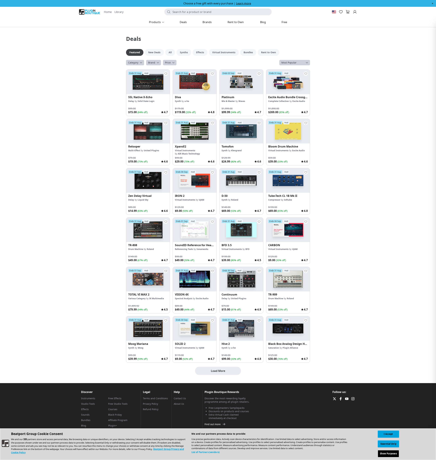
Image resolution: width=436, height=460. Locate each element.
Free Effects (114, 398)
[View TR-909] (288, 279)
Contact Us (180, 398)
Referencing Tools (184, 249)
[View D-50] (241, 180)
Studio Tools (88, 403)
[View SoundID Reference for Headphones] (194, 230)
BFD (247, 249)
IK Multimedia (156, 298)
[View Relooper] (148, 131)
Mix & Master (228, 101)
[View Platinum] (241, 82)
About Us (179, 403)
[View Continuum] (241, 279)
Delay (131, 101)
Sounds (85, 414)
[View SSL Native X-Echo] (148, 82)
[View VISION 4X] (194, 279)
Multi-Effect (134, 150)
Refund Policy (150, 409)
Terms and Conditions (155, 398)
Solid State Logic (146, 101)
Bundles (85, 420)
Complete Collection (278, 101)
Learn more (243, 3)
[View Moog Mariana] (148, 328)
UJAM (201, 199)
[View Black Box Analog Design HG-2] (288, 328)
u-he (186, 101)
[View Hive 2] (241, 328)
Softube (288, 199)
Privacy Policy (150, 403)
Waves (241, 101)
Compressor (274, 199)
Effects (85, 409)
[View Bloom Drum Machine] (288, 131)
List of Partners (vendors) (205, 452)
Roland (234, 199)
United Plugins (151, 150)
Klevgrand (236, 150)
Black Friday (115, 414)
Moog (140, 347)
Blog (83, 425)
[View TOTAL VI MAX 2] (148, 279)
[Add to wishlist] (165, 73)
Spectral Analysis (183, 298)
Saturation (273, 347)
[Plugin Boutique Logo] (89, 12)
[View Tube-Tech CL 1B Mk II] (288, 180)
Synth (178, 101)
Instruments (88, 398)
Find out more (213, 424)
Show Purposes (388, 453)
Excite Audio (298, 101)
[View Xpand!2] (194, 131)
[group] (148, 92)
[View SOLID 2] (194, 328)
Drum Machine (135, 249)
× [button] (432, 3)
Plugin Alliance (290, 347)
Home (108, 12)
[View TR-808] (148, 230)
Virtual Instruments (185, 150)
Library (118, 12)
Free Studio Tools (118, 403)
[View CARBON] (288, 230)
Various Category (137, 298)
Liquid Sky (143, 199)
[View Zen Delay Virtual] (148, 180)
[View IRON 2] (194, 180)
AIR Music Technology (189, 153)
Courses (112, 409)
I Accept (388, 434)
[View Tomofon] (241, 131)
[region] (218, 444)
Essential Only (388, 443)
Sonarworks (202, 249)
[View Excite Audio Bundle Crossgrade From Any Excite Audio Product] (288, 82)
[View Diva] (194, 82)
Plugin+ (112, 425)
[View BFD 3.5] (241, 230)
